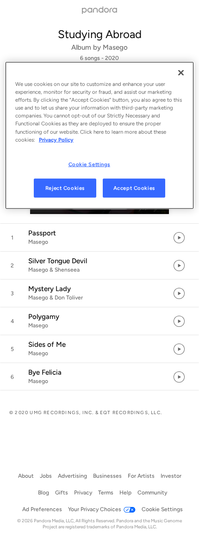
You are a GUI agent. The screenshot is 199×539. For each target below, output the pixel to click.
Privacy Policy (56, 139)
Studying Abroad (100, 34)
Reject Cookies (65, 187)
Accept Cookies (134, 187)
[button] (99, 238)
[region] (99, 135)
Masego (115, 47)
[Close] (181, 73)
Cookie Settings (89, 164)
